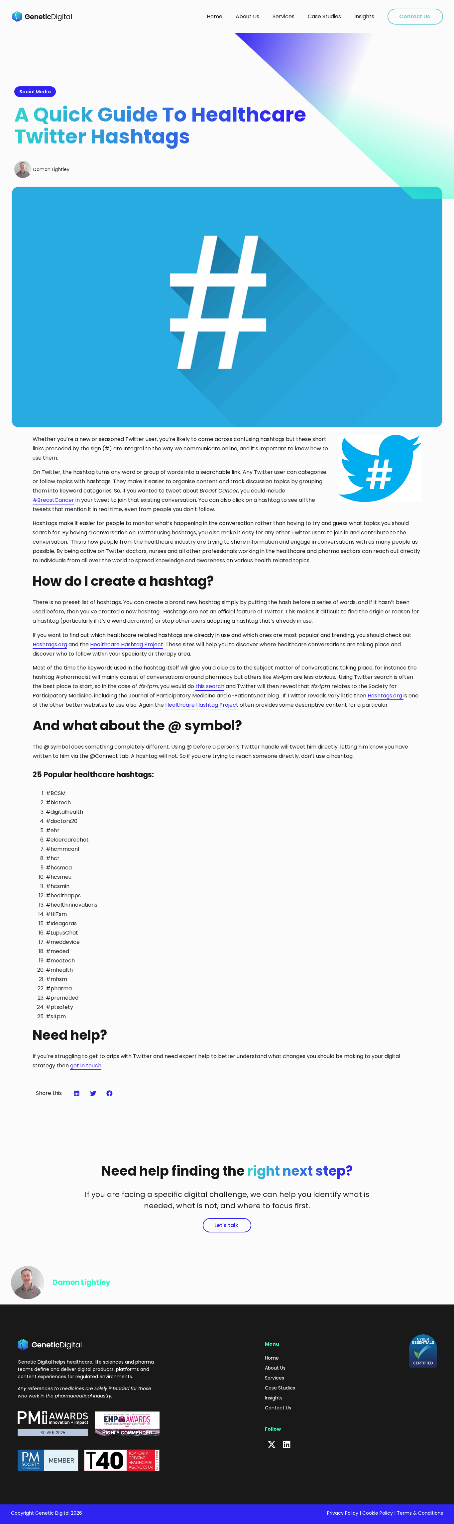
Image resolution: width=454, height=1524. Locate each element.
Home (214, 16)
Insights (364, 16)
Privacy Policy (342, 1513)
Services (283, 16)
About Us (247, 16)
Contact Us (414, 16)
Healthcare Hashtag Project (126, 644)
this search (209, 686)
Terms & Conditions (420, 1513)
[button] (76, 1093)
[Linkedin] (286, 1444)
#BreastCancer (53, 500)
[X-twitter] (271, 1444)
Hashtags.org (50, 644)
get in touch (85, 1065)
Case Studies (324, 16)
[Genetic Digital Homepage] (42, 16)
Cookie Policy (377, 1513)
